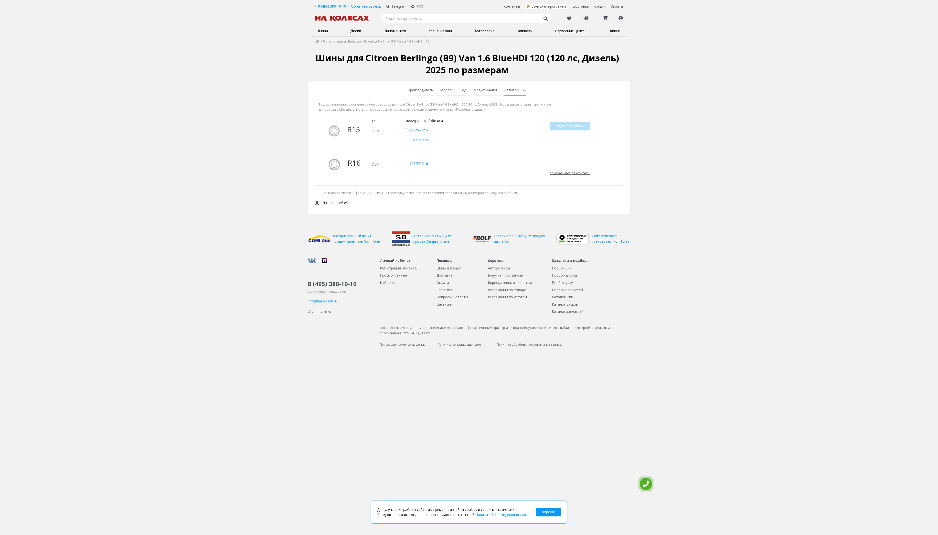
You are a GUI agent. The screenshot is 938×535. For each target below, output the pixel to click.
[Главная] (317, 41)
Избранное (389, 282)
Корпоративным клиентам (510, 282)
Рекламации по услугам (507, 297)
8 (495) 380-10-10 (332, 6)
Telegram (398, 6)
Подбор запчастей (567, 290)
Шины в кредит (449, 268)
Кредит (600, 6)
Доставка (581, 6)
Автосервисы (499, 268)
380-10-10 (332, 284)
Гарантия (444, 290)
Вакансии (444, 304)
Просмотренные (393, 275)
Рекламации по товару (507, 290)
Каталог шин (562, 297)
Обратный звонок (366, 6)
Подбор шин (562, 268)
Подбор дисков (564, 275)
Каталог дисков (565, 304)
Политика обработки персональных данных (529, 344)
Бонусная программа (549, 6)
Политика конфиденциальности (461, 344)
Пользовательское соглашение (403, 344)
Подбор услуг (563, 282)
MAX (419, 6)
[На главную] (344, 18)
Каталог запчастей (568, 311)
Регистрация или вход (398, 268)
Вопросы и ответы (452, 297)
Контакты (511, 6)
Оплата (616, 6)
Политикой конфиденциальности (503, 514)
